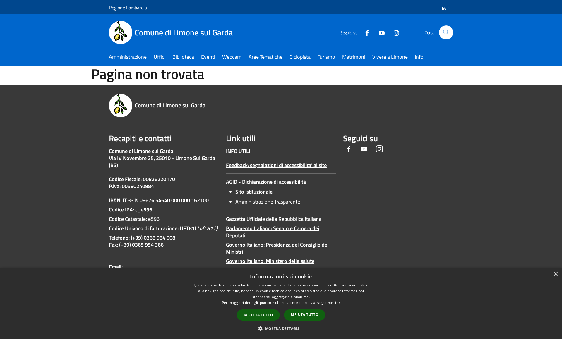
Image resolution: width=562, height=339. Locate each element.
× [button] (555, 274)
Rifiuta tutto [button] (304, 314)
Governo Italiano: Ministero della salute (270, 261)
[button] (281, 328)
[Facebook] (365, 32)
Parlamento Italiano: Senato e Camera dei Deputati (272, 231)
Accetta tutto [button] (258, 314)
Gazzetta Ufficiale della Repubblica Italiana (273, 219)
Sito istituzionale (254, 192)
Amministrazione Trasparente (267, 202)
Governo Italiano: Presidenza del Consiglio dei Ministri (277, 248)
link (337, 302)
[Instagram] (394, 32)
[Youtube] (379, 32)
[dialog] (281, 303)
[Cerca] (446, 32)
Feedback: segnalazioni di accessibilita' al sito (276, 165)
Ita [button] (443, 8)
